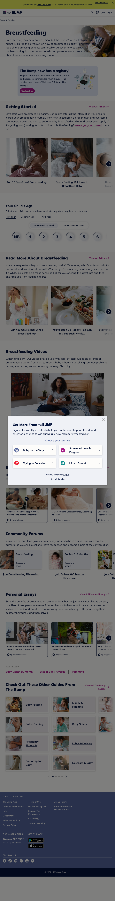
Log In (66, 474)
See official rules (58, 479)
